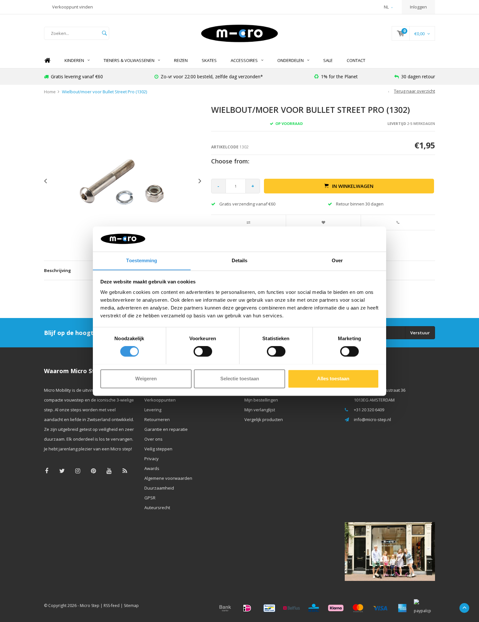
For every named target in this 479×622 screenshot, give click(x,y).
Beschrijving (57, 270)
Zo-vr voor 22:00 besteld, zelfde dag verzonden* (212, 76)
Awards (151, 468)
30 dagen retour (418, 76)
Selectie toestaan (239, 378)
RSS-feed (112, 605)
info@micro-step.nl (372, 419)
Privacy (151, 459)
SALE (328, 60)
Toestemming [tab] (141, 260)
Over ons (153, 439)
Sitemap (131, 605)
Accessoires (244, 60)
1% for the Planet (339, 76)
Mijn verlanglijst (259, 410)
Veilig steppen (158, 449)
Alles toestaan (333, 378)
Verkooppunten (160, 400)
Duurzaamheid (159, 488)
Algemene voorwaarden (168, 478)
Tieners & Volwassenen (129, 60)
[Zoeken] (104, 33)
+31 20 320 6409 (369, 410)
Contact (356, 60)
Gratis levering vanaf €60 (77, 76)
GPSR (149, 498)
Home (47, 60)
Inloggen (418, 7)
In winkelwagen (352, 186)
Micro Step (89, 605)
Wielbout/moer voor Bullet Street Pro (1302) (104, 92)
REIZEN (181, 60)
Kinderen (74, 60)
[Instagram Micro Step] (77, 470)
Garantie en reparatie (166, 429)
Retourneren (157, 419)
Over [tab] (337, 260)
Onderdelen (290, 60)
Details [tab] (240, 260)
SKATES (209, 60)
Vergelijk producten (263, 419)
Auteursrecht (157, 507)
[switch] (203, 351)
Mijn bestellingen (261, 400)
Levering (152, 410)
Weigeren (146, 378)
